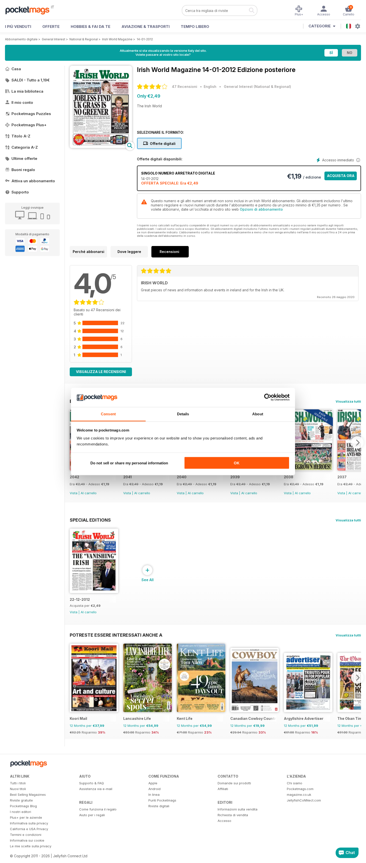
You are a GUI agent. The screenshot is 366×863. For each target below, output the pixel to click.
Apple (152, 783)
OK (237, 463)
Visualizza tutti (348, 401)
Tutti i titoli (18, 783)
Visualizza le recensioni (101, 372)
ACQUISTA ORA (341, 176)
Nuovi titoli (18, 789)
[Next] (357, 442)
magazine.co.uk (299, 795)
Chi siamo (294, 783)
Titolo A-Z (20, 136)
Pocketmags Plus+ (29, 125)
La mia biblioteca (27, 91)
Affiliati (223, 789)
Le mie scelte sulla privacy (30, 846)
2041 (127, 477)
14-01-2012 (145, 39)
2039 (235, 477)
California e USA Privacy (29, 829)
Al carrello (89, 493)
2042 (74, 477)
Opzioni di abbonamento (261, 209)
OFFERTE (51, 26)
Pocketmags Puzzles (31, 113)
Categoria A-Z (24, 147)
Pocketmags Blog (23, 806)
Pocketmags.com (300, 789)
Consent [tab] (108, 414)
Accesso (224, 821)
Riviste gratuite (21, 800)
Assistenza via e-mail (95, 789)
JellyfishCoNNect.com (304, 800)
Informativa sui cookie (27, 840)
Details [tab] (183, 414)
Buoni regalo (23, 169)
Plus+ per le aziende (26, 817)
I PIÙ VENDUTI (18, 26)
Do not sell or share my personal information (129, 463)
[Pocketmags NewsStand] (30, 10)
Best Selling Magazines (28, 795)
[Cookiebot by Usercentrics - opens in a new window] (268, 397)
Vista (73, 493)
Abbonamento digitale (21, 39)
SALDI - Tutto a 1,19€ (30, 80)
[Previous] (73, 677)
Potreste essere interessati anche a (116, 634)
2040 (181, 477)
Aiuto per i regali (92, 815)
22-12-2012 (80, 599)
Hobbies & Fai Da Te (90, 26)
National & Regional (83, 39)
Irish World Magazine (117, 39)
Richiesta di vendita (233, 815)
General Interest (53, 39)
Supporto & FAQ (91, 783)
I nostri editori (20, 812)
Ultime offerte (24, 158)
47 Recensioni (184, 86)
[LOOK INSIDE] (101, 147)
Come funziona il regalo (98, 809)
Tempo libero (195, 26)
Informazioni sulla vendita (237, 809)
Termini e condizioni (25, 835)
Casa (16, 68)
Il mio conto (22, 102)
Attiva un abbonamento (33, 181)
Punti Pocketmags (162, 800)
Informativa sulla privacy (29, 823)
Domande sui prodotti (234, 783)
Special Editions (90, 519)
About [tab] (257, 414)
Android (154, 789)
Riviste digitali (158, 806)
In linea (154, 795)
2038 (288, 477)
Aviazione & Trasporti (146, 26)
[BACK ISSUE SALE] (308, 469)
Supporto (20, 192)
